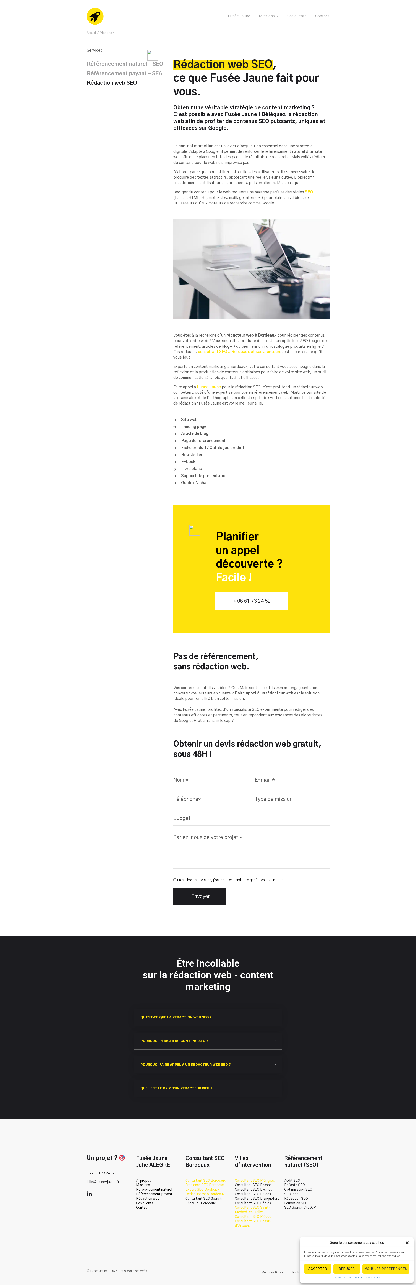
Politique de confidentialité (369, 1277)
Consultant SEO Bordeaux (205, 1180)
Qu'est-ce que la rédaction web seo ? (176, 1017)
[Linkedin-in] (89, 1194)
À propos (143, 1180)
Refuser (347, 1268)
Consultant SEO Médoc (253, 1216)
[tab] (208, 1017)
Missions (106, 33)
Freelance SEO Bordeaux (204, 1185)
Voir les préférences (386, 1268)
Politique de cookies (341, 1277)
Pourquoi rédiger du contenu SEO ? (174, 1041)
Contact (142, 1207)
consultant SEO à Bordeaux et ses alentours (239, 352)
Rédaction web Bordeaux (204, 1194)
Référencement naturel (154, 1189)
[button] (407, 1243)
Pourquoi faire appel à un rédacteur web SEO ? (185, 1065)
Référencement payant (154, 1194)
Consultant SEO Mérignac (255, 1180)
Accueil (91, 33)
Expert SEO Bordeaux (202, 1189)
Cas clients (144, 1203)
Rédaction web (147, 1198)
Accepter (317, 1268)
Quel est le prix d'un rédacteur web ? (176, 1088)
